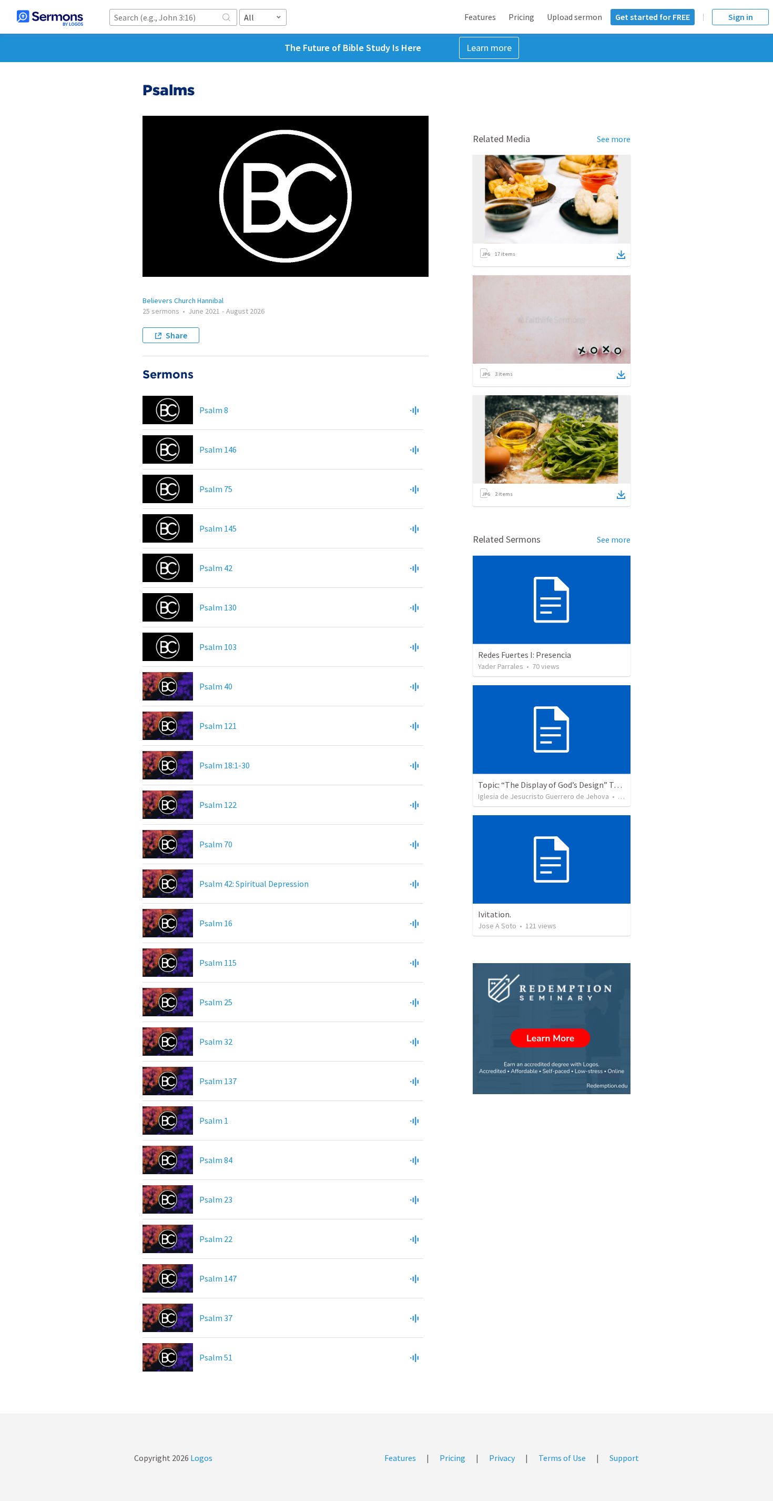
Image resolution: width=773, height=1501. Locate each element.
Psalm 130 (218, 607)
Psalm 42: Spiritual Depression (254, 883)
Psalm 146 (218, 449)
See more (613, 139)
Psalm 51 (215, 1357)
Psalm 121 (218, 726)
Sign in (740, 17)
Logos (200, 1458)
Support (624, 1458)
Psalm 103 (218, 647)
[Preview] (414, 410)
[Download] (621, 255)
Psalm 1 (213, 1120)
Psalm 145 (218, 528)
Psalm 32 (215, 1041)
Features (480, 17)
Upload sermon (574, 17)
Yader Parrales (500, 666)
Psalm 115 (218, 962)
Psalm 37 (215, 1318)
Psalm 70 (215, 844)
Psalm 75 (215, 489)
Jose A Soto (497, 925)
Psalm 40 (215, 686)
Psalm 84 (215, 1160)
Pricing (521, 17)
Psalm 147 (218, 1278)
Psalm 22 (215, 1239)
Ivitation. (494, 914)
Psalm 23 (215, 1199)
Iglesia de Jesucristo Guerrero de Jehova (543, 796)
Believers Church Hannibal (183, 300)
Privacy (502, 1458)
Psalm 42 (215, 568)
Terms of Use (562, 1458)
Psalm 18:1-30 (224, 765)
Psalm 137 (218, 1081)
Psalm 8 (213, 410)
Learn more (489, 48)
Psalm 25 (215, 1002)
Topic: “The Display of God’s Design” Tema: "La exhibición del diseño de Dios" (615, 784)
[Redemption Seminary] (551, 1028)
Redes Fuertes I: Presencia (524, 654)
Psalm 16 (215, 923)
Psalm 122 (218, 804)
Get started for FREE (652, 17)
